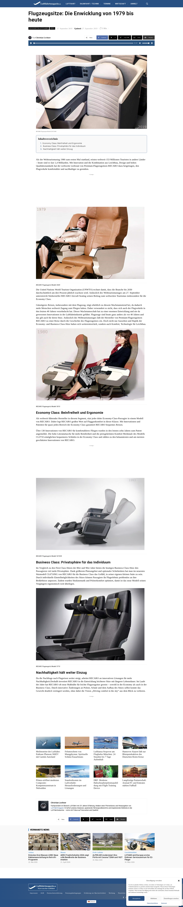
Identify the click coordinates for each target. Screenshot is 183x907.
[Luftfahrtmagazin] (49, 3)
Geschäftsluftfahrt (38, 28)
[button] (179, 881)
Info (52, 28)
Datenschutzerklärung (152, 903)
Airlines (31, 852)
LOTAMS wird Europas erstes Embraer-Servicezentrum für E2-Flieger (139, 857)
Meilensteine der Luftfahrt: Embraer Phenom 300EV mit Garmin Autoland (48, 754)
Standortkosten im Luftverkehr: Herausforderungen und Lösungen (75, 784)
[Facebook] (123, 897)
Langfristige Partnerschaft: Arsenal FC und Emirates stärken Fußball (134, 783)
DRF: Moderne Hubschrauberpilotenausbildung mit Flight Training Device (106, 784)
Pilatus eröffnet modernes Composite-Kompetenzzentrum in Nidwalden (47, 784)
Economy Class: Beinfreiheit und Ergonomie (62, 143)
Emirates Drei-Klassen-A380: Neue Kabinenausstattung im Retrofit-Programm (43, 857)
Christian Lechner (43, 38)
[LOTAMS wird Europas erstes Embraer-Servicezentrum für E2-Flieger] (140, 841)
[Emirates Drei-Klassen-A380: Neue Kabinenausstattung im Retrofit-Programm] (43, 841)
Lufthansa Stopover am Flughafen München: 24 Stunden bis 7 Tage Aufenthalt (104, 755)
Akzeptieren (136, 898)
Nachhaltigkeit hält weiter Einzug (58, 149)
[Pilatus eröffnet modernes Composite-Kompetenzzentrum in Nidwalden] (48, 771)
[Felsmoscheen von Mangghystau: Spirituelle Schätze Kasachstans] (77, 743)
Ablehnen (153, 898)
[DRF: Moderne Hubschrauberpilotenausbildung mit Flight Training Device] (106, 771)
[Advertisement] (91, 190)
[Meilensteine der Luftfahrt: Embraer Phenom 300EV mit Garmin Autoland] (48, 743)
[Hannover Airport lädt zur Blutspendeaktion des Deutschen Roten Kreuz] (134, 743)
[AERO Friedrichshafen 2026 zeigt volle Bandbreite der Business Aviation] (75, 841)
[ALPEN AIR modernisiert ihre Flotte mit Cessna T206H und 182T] (108, 841)
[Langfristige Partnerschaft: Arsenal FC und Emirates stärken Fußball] (134, 771)
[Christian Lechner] (30, 37)
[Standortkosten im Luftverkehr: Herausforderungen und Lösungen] (77, 771)
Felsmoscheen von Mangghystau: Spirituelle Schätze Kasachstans (76, 754)
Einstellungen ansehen (171, 898)
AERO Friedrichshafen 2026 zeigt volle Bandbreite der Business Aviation (74, 857)
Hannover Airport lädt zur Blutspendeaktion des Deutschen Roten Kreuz (134, 754)
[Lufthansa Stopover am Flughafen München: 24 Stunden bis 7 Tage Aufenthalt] (106, 743)
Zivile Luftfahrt (98, 852)
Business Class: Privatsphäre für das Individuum (64, 146)
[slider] (83, 43)
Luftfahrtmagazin (57, 808)
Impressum (164, 903)
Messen (63, 852)
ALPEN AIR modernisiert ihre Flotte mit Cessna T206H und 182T (108, 856)
